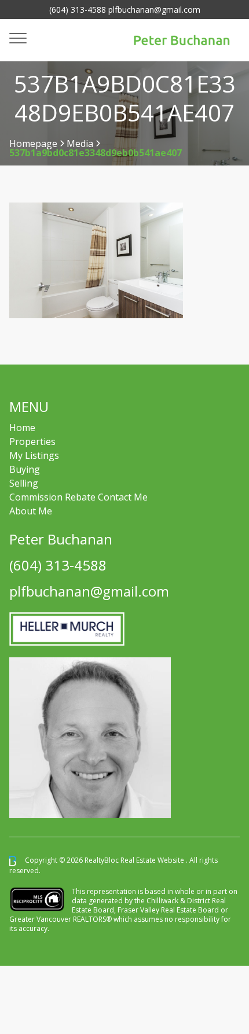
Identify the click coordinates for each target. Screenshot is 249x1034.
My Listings (34, 455)
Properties (32, 441)
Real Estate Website (153, 861)
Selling (23, 483)
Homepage (33, 143)
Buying (24, 469)
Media (80, 143)
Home (22, 427)
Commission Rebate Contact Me (78, 497)
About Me (30, 511)
